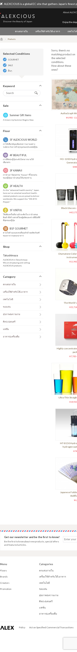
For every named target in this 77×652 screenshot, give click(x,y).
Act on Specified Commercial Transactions (51, 627)
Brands (4, 576)
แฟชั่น (6, 329)
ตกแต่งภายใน (21, 31)
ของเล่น (7, 306)
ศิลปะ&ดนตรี (9, 321)
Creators (4, 582)
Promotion (5, 588)
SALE (10, 65)
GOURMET (13, 59)
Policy (22, 627)
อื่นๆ (10, 70)
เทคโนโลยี (8, 299)
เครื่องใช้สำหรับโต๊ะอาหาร (47, 31)
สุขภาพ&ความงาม (11, 314)
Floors (3, 570)
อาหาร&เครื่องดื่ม (11, 336)
